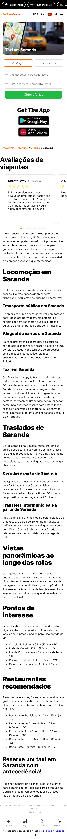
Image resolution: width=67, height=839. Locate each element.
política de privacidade (51, 830)
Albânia (35, 148)
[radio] (10, 186)
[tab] (8, 823)
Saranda (48, 148)
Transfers (8, 148)
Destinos (23, 148)
